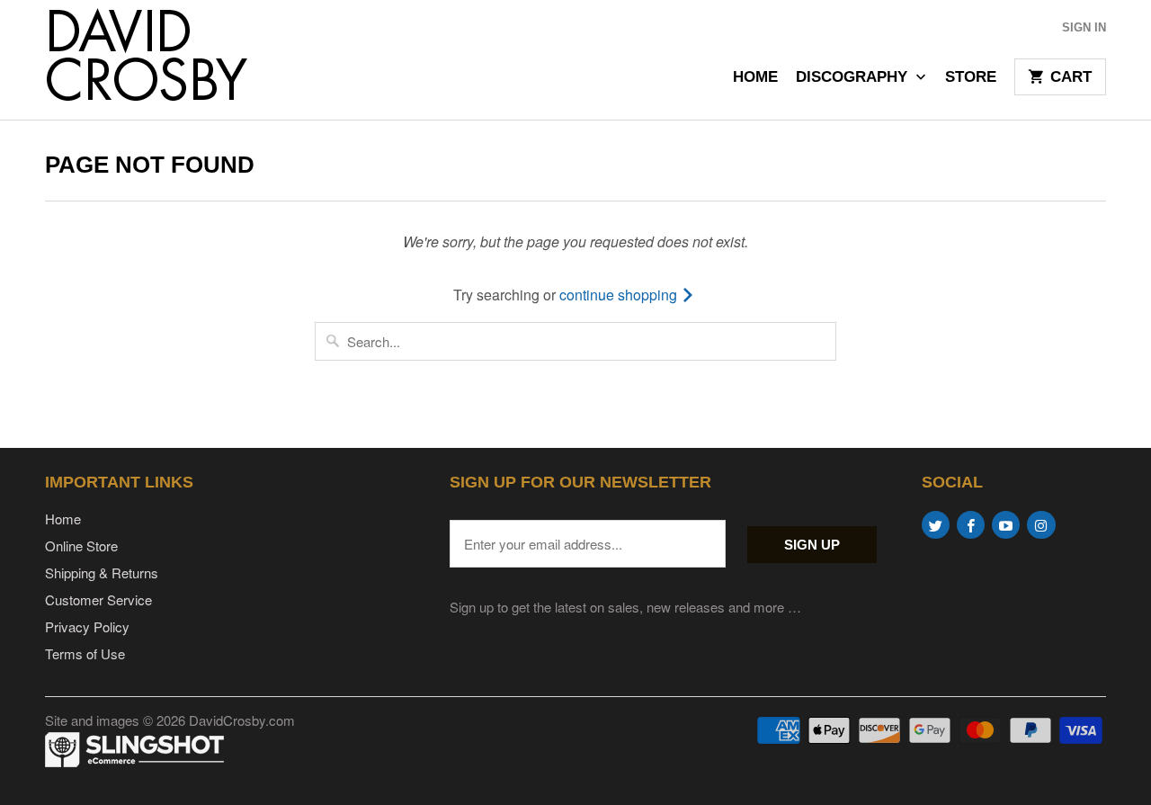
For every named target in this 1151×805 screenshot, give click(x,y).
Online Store (81, 545)
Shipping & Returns (101, 572)
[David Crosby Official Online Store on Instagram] (1041, 525)
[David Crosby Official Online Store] (171, 60)
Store (970, 77)
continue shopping (620, 294)
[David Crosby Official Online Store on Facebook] (971, 525)
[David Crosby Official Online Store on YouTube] (1006, 525)
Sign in (1084, 27)
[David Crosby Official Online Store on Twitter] (936, 525)
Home (755, 77)
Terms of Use (85, 653)
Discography (854, 77)
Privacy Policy (87, 626)
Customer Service (98, 599)
